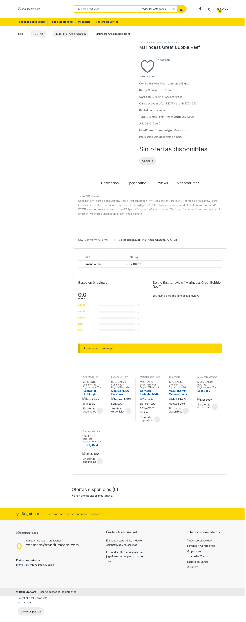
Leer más (100, 411)
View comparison (31, 611)
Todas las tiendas (61, 21)
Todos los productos (32, 21)
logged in (173, 295)
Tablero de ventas (107, 21)
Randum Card (28, 591)
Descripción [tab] (109, 183)
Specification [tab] (137, 183)
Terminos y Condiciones (201, 545)
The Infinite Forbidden (174, 378)
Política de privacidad (199, 540)
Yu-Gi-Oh (38, 33)
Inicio (21, 33)
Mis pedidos (194, 551)
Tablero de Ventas (198, 561)
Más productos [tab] (188, 183)
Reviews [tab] (161, 183)
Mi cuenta (84, 21)
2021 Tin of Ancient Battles (70, 33)
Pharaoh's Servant (91, 431)
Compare (165, 59)
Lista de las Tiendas (198, 556)
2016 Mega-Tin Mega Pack (90, 378)
